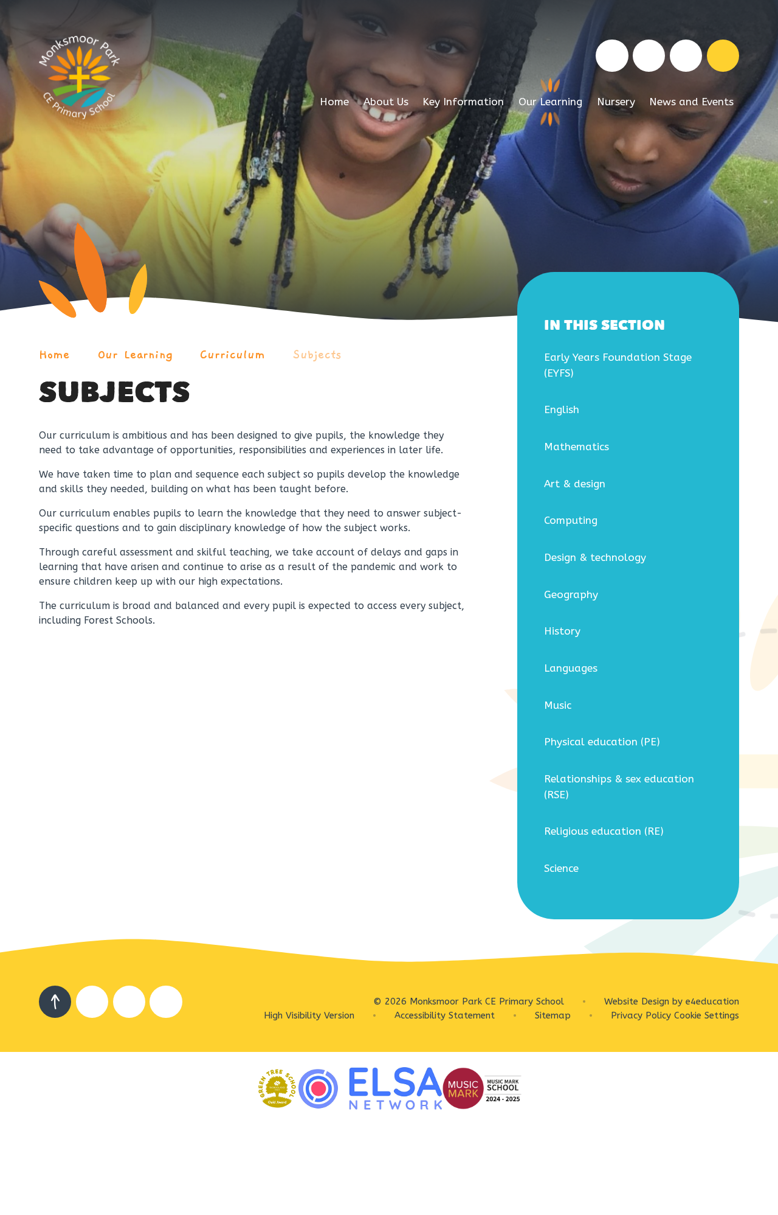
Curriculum (232, 354)
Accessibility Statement (444, 1015)
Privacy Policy (641, 1015)
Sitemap (553, 1015)
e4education (712, 1001)
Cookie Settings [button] (706, 1015)
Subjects (317, 354)
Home (54, 354)
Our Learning (135, 354)
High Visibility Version (309, 1015)
